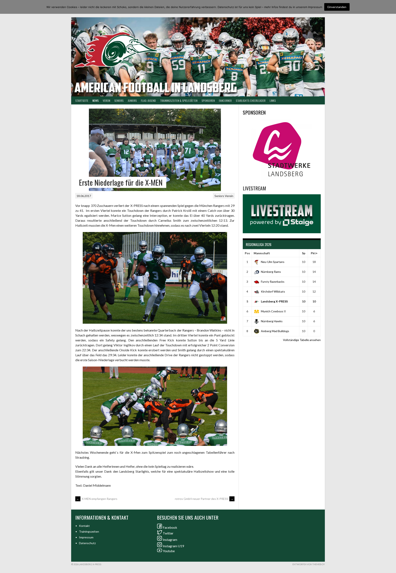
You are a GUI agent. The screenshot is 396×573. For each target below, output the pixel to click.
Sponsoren (208, 100)
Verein (106, 100)
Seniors (219, 196)
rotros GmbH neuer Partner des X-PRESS (204, 498)
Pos (247, 253)
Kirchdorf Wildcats (273, 291)
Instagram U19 (173, 546)
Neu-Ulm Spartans (272, 262)
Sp (303, 253)
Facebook (170, 527)
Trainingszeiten (89, 531)
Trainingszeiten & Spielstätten (178, 100)
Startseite (81, 100)
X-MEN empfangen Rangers (96, 498)
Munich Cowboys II (273, 311)
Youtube (169, 551)
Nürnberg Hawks (272, 321)
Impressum (86, 537)
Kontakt (84, 525)
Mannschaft (262, 253)
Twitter (168, 533)
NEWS (95, 100)
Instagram (170, 539)
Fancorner (225, 100)
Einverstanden (337, 7)
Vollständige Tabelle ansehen (302, 340)
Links (273, 100)
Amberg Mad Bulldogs (275, 331)
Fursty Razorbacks (272, 281)
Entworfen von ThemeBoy (308, 564)
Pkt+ (314, 253)
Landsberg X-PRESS (274, 301)
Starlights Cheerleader (250, 100)
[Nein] (391, 7)
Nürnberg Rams (271, 271)
